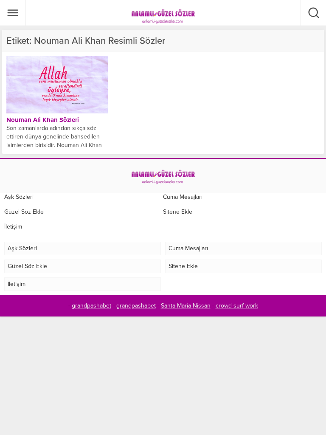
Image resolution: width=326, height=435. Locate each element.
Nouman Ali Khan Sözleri (42, 120)
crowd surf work (237, 305)
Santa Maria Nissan (186, 305)
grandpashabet (91, 305)
